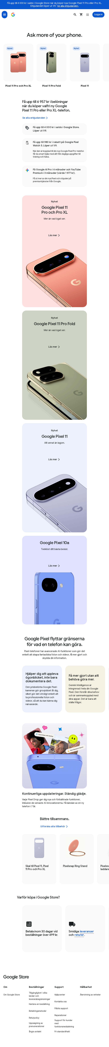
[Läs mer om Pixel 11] (85, 66)
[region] (54, 66)
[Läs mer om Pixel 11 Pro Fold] (51, 66)
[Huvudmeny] (4, 14)
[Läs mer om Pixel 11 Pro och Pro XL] (18, 66)
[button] (75, 14)
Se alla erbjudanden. (68, 6)
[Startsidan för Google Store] (13, 14)
